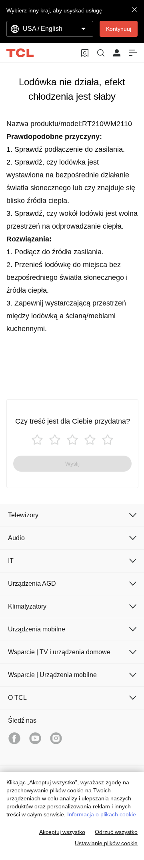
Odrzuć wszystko (116, 832)
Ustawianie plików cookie (106, 843)
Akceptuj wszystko (62, 832)
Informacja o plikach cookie (101, 814)
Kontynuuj (118, 29)
